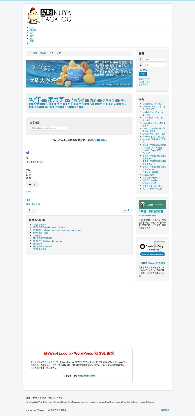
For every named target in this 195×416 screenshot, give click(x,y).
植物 (59, 103)
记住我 (144, 69)
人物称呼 (77, 99)
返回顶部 (165, 410)
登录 (143, 74)
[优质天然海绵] (79, 73)
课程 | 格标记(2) (33, 203)
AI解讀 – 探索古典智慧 (151, 211)
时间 (70, 103)
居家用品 (108, 100)
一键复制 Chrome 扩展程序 (152, 263)
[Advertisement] (79, 279)
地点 (81, 103)
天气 (67, 106)
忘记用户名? (144, 81)
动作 (35, 98)
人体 (92, 103)
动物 (48, 103)
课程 (123, 100)
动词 (46, 106)
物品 (36, 106)
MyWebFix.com (87, 375)
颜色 (76, 106)
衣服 (124, 103)
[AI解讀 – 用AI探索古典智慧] (152, 204)
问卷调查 (100, 140)
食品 (93, 100)
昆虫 (57, 106)
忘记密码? (143, 84)
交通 (37, 103)
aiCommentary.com (147, 215)
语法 (113, 103)
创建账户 (143, 78)
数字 (102, 103)
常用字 (56, 99)
